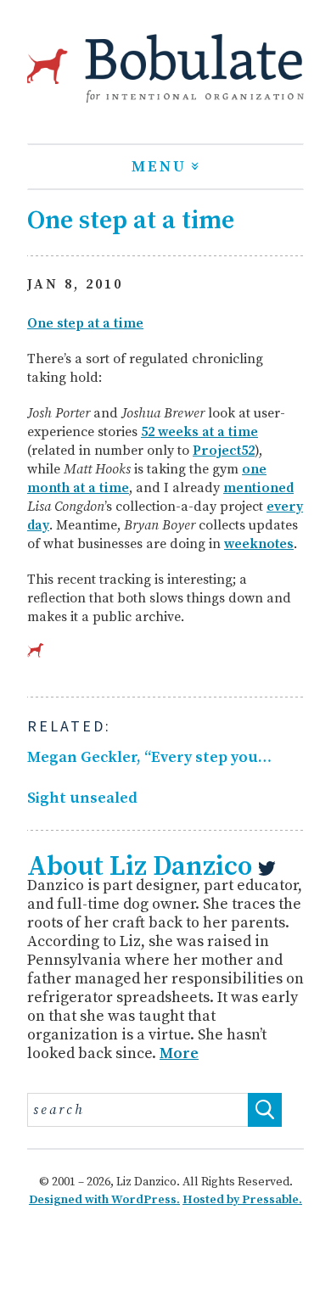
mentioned (258, 487)
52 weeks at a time (199, 431)
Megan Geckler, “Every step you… (149, 757)
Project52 (224, 450)
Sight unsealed (82, 798)
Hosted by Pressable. (242, 1199)
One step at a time (85, 323)
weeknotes (259, 543)
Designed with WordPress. (104, 1199)
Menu (159, 166)
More (179, 1053)
